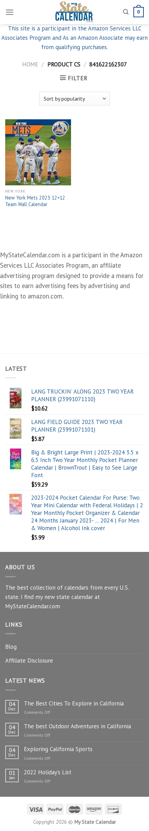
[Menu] (9, 12)
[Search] (126, 12)
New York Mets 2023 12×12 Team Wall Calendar (35, 201)
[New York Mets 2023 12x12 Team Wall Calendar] (38, 152)
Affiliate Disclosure (29, 660)
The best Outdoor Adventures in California (77, 726)
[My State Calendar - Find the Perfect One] (74, 12)
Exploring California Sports (58, 749)
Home (30, 64)
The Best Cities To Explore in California (74, 703)
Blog (11, 646)
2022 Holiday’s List (47, 772)
